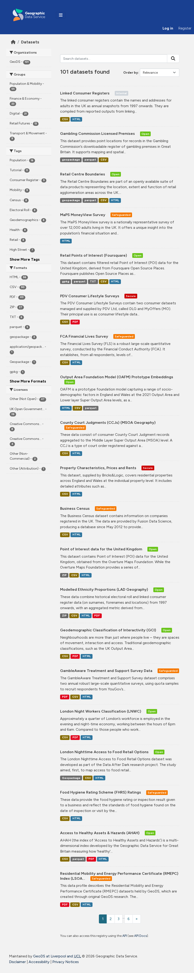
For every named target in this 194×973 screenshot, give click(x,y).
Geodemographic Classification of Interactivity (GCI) (108, 630)
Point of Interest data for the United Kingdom (101, 549)
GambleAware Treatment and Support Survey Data (106, 670)
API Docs (140, 936)
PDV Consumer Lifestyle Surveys (90, 296)
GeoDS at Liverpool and (57, 956)
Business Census (75, 508)
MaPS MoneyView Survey (83, 214)
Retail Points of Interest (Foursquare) (94, 255)
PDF (75, 321)
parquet (90, 159)
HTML (76, 119)
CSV (65, 119)
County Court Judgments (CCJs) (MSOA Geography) (108, 422)
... (124, 917)
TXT (93, 281)
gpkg (65, 281)
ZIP (64, 575)
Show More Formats (28, 381)
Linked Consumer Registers (85, 93)
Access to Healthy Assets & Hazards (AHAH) (100, 833)
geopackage (71, 159)
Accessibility (39, 962)
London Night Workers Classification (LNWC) (101, 711)
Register (184, 28)
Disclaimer (17, 962)
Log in (168, 28)
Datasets (30, 41)
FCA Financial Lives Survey (84, 336)
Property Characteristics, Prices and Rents (98, 468)
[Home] (13, 41)
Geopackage (71, 778)
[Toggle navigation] (61, 15)
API (124, 936)
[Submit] (173, 58)
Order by (130, 73)
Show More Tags (25, 259)
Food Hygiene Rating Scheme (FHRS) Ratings (101, 792)
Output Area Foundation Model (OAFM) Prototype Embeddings (116, 377)
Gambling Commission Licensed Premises (98, 133)
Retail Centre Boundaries (83, 174)
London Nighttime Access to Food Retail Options (105, 752)
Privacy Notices (65, 962)
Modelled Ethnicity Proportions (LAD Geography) (104, 589)
